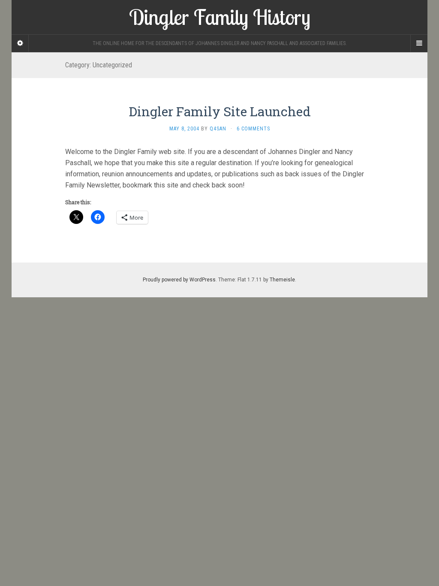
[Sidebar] (20, 43)
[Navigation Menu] (418, 43)
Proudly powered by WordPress (179, 280)
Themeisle (282, 280)
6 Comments (253, 129)
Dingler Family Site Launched (220, 111)
